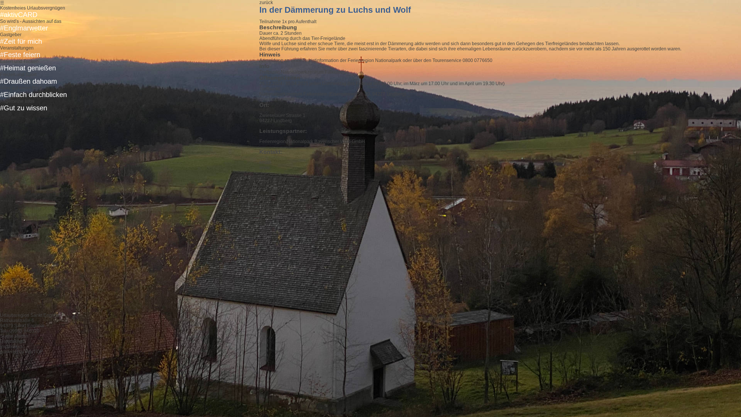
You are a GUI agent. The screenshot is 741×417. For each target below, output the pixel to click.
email (265, 162)
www (264, 167)
